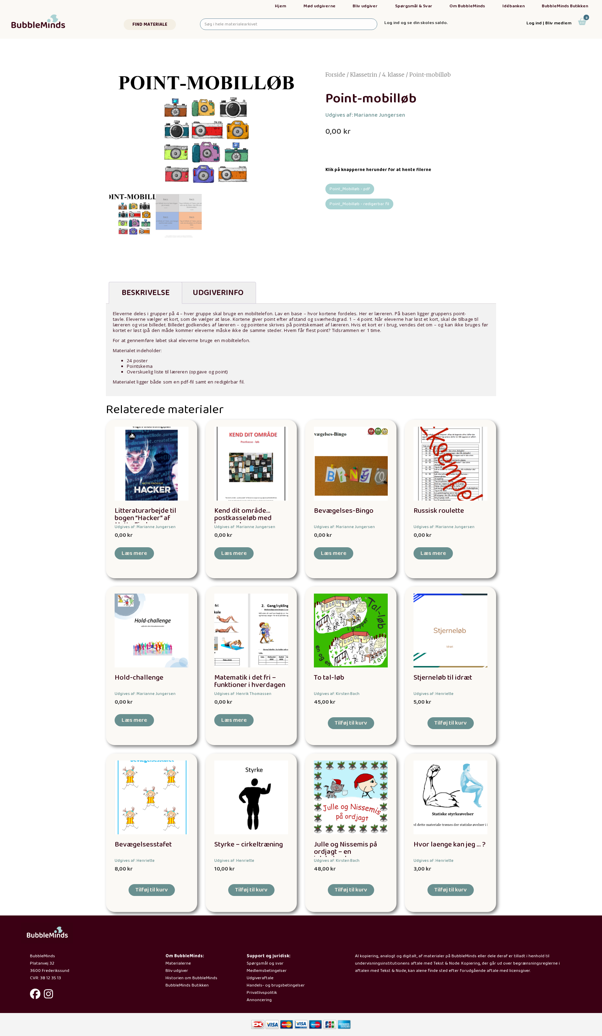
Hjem (280, 6)
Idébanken (513, 6)
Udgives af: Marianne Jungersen (365, 115)
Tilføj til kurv (351, 723)
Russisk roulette (439, 511)
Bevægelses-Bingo (343, 511)
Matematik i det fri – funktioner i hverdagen (249, 681)
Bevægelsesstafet (143, 844)
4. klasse (393, 74)
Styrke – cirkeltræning (248, 844)
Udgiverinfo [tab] (218, 292)
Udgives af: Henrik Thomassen (242, 693)
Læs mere (134, 553)
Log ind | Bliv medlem (548, 23)
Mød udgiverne (319, 6)
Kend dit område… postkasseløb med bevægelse (243, 518)
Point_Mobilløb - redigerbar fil (359, 204)
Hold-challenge (139, 677)
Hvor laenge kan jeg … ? (450, 844)
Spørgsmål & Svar (413, 6)
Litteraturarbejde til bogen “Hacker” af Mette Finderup (145, 518)
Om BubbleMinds (467, 6)
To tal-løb (329, 677)
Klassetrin (363, 74)
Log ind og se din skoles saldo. (416, 22)
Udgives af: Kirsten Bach (337, 693)
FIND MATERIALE (149, 24)
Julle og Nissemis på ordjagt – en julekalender (345, 852)
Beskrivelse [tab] (146, 292)
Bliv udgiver (365, 6)
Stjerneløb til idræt (443, 677)
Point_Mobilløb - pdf (350, 189)
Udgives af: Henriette (434, 693)
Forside (335, 74)
